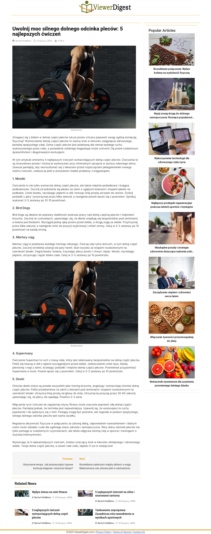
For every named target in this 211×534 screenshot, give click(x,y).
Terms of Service (122, 532)
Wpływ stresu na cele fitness (49, 492)
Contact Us (139, 532)
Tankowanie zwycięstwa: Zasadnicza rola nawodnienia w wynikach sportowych (114, 514)
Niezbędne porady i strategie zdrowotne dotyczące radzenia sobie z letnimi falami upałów (171, 251)
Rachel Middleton (23, 40)
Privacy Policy (103, 532)
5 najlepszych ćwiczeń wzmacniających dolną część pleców (50, 514)
